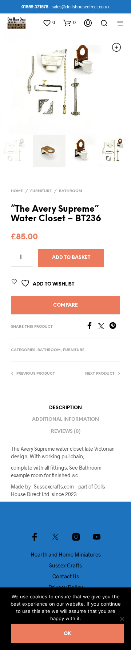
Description (65, 408)
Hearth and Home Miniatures (66, 554)
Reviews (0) (65, 431)
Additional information (65, 419)
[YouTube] (96, 537)
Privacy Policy (65, 587)
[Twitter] (103, 326)
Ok (67, 633)
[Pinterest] (114, 326)
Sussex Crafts (65, 565)
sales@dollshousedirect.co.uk (81, 6)
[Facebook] (92, 326)
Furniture (41, 191)
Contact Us (65, 576)
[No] (122, 618)
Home (17, 191)
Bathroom (70, 191)
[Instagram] (76, 537)
